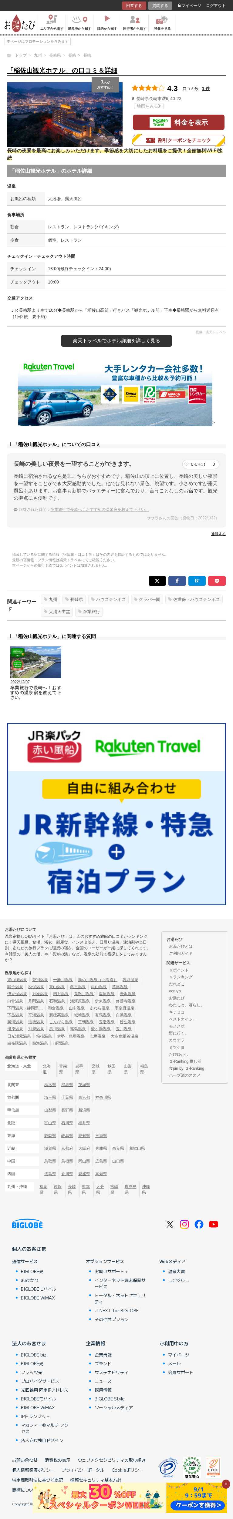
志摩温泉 (98, 1036)
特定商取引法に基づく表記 (37, 1480)
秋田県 (112, 1069)
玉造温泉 (107, 1022)
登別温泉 (40, 979)
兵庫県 (101, 1148)
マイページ (191, 5)
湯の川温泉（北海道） (97, 979)
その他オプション (112, 1319)
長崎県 (76, 599)
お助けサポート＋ (112, 1271)
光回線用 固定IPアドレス (44, 1390)
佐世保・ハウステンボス (196, 599)
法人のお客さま (29, 1343)
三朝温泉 (86, 1022)
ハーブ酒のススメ (185, 1075)
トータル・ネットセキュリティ (120, 1298)
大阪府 (84, 1148)
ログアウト (216, 5)
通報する (218, 534)
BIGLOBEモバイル (38, 1289)
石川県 (67, 1123)
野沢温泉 (128, 993)
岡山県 (84, 1161)
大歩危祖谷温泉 (124, 1036)
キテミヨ (177, 1012)
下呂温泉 (15, 1015)
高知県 (101, 1174)
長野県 (67, 1110)
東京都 (84, 1097)
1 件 (206, 88)
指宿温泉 (61, 1043)
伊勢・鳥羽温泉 (71, 1036)
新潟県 (84, 1110)
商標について (25, 1490)
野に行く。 (179, 1033)
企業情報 (95, 1343)
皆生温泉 (128, 1022)
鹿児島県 (131, 1189)
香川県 (67, 1174)
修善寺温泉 (126, 1001)
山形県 (128, 1069)
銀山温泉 (99, 986)
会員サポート (181, 1372)
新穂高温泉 (59, 1015)
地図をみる (147, 106)
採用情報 (103, 1390)
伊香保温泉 (17, 993)
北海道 (47, 1069)
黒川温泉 (57, 1029)
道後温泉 (36, 1022)
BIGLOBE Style (110, 1399)
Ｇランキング (181, 977)
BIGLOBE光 (32, 1271)
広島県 (101, 1161)
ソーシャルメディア (114, 1407)
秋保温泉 (36, 986)
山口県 (118, 1161)
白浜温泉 (124, 1015)
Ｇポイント (179, 970)
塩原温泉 (107, 993)
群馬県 (67, 1084)
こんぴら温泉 (61, 1022)
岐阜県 (67, 1135)
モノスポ (177, 1026)
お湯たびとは (181, 946)
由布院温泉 (17, 1043)
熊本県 (86, 1189)
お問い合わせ (25, 1460)
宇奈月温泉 (124, 1008)
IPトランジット (35, 1416)
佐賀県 (58, 1189)
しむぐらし (178, 1280)
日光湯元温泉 (19, 1036)
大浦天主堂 (59, 611)
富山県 (50, 1123)
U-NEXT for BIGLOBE (117, 1310)
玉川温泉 (124, 1029)
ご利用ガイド (181, 953)
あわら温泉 (100, 1008)
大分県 (100, 1189)
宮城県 (96, 1069)
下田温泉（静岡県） (25, 1008)
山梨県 (50, 1110)
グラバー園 (149, 599)
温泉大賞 (176, 1271)
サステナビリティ (112, 1372)
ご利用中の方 (173, 1343)
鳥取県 (50, 1161)
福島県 (144, 1069)
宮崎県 (114, 1189)
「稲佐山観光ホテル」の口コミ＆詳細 (62, 70)
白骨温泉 (15, 1001)
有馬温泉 (103, 1015)
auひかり (30, 1280)
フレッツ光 (31, 1372)
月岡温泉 (36, 1001)
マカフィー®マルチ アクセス (45, 1428)
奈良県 (118, 1148)
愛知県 (84, 1135)
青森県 (63, 1069)
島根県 (67, 1161)
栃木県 (50, 1084)
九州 (53, 599)
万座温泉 (40, 993)
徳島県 (50, 1174)
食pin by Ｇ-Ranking (186, 1068)
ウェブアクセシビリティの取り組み (112, 1460)
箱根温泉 (44, 1036)
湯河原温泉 (80, 1001)
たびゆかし (179, 1054)
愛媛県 (84, 1174)
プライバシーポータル (83, 1470)
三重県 (101, 1135)
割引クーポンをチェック (184, 140)
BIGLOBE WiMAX (38, 1298)
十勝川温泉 (63, 979)
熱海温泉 (40, 1043)
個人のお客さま (29, 1248)
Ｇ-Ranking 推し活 (185, 1061)
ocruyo (175, 991)
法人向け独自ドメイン (42, 1440)
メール (174, 1363)
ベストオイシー (183, 1019)
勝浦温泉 (15, 1022)
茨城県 (84, 1084)
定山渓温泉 (17, 979)
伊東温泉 (103, 1001)
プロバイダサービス (40, 1381)
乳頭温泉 (130, 979)
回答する (134, 5)
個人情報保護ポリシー (33, 1470)
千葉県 (67, 1097)
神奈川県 (103, 1097)
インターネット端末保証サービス (120, 1283)
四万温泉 (61, 993)
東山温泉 (57, 986)
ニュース (103, 1381)
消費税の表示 (57, 1460)
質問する (160, 5)
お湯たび (177, 998)
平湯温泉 (36, 1015)
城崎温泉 (82, 1015)
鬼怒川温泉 (84, 993)
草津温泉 (120, 986)
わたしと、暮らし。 (186, 1005)
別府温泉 (36, 1029)
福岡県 (43, 1189)
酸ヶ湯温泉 (101, 1029)
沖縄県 (146, 1189)
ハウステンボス (111, 599)
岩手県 (79, 1069)
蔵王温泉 (78, 986)
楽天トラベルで (116, 340)
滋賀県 (50, 1148)
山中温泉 (77, 1008)
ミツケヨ (177, 1047)
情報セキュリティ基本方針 (95, 1480)
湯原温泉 (15, 1029)
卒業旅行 (91, 611)
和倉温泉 (56, 1008)
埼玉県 (50, 1097)
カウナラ (177, 1040)
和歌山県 (137, 1148)
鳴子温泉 (15, 986)
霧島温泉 (78, 1029)
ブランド (103, 1363)
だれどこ (177, 984)
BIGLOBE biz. (34, 1355)
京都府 (67, 1148)
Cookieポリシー (127, 1470)
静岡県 (50, 1135)
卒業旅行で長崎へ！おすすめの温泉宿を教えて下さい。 (99, 509)
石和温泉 (57, 1001)
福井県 (84, 1123)
